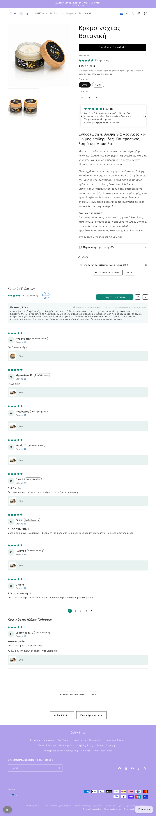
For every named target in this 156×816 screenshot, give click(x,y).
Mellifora (38, 806)
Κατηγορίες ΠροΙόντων (42, 740)
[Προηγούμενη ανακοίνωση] (51, 4)
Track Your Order (103, 750)
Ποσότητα (83, 91)
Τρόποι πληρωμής (106, 745)
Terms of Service (46, 745)
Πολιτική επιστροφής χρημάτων (88, 806)
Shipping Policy (85, 745)
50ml (98, 84)
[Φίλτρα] (138, 297)
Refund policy (66, 745)
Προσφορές (95, 740)
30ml (84, 84)
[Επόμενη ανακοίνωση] (105, 4)
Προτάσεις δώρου (114, 740)
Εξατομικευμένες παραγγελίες (61, 750)
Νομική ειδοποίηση (112, 809)
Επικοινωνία (79, 740)
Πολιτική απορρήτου (114, 806)
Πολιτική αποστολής (92, 809)
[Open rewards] (7, 809)
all (128, 272)
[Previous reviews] (81, 116)
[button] (40, 13)
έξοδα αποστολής (120, 71)
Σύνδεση (85, 750)
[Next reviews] (146, 116)
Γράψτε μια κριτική (115, 297)
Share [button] (85, 257)
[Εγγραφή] (59, 768)
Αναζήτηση (63, 740)
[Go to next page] (92, 611)
